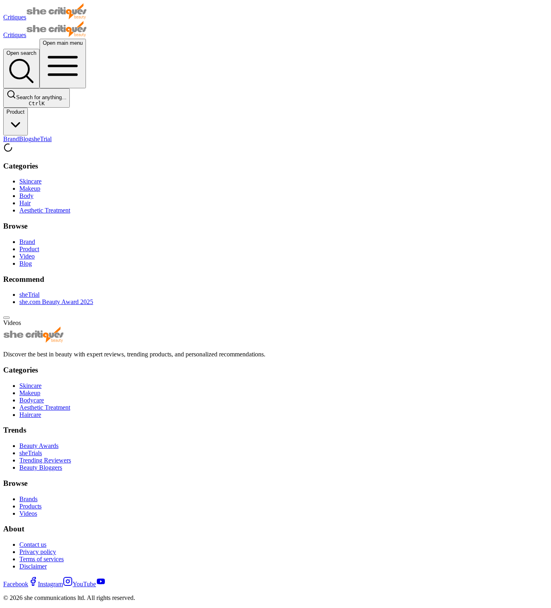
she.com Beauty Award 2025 (56, 301)
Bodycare (31, 400)
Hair (25, 203)
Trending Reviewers (45, 460)
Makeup (29, 188)
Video (27, 256)
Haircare (30, 414)
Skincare (30, 181)
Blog (25, 138)
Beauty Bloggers (40, 467)
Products (30, 506)
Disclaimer (33, 566)
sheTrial (41, 138)
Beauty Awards (38, 445)
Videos (28, 513)
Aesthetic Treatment (44, 210)
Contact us (32, 544)
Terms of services (41, 559)
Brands (28, 499)
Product (15, 112)
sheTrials (30, 453)
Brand (11, 138)
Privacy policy (37, 551)
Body (26, 195)
